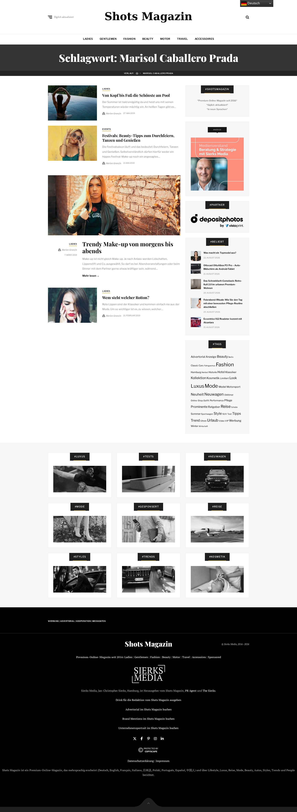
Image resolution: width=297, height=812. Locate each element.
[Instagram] (155, 738)
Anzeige (211, 356)
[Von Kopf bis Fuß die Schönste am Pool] (72, 103)
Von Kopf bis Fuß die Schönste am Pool (136, 95)
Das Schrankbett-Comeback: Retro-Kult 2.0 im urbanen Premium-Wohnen (223, 284)
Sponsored (214, 657)
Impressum (162, 761)
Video (221, 421)
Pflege (228, 400)
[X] (134, 738)
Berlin (230, 357)
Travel (182, 38)
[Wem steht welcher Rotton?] (72, 305)
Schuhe (234, 407)
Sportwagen (207, 414)
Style (218, 413)
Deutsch (253, 3)
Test (229, 414)
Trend (195, 420)
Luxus (197, 386)
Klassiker (230, 372)
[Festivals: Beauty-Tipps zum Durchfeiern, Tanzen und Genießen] (72, 143)
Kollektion (198, 378)
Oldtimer (228, 395)
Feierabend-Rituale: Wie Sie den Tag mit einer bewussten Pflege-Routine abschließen (223, 303)
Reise (226, 406)
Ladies (88, 38)
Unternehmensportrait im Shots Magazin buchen (148, 728)
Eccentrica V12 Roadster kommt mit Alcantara (223, 320)
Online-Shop (197, 400)
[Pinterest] (148, 738)
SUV (224, 414)
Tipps (236, 413)
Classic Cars (197, 365)
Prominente (199, 406)
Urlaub (212, 420)
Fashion (129, 38)
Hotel (221, 372)
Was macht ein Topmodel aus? (220, 252)
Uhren (203, 421)
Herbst (205, 372)
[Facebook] (141, 738)
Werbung (235, 420)
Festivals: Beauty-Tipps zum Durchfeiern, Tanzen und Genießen (138, 138)
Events (106, 129)
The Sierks (209, 691)
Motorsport (233, 386)
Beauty (147, 38)
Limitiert (224, 378)
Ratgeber (214, 406)
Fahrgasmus (209, 365)
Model (222, 386)
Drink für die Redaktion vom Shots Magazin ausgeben (148, 700)
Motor (165, 38)
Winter (194, 426)
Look (233, 378)
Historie (212, 372)
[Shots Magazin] (148, 16)
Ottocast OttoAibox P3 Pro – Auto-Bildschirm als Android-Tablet (222, 267)
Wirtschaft (203, 426)
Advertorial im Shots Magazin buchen (148, 709)
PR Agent (190, 691)
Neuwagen (214, 394)
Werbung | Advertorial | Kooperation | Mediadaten (77, 621)
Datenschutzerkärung (141, 761)
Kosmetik (213, 378)
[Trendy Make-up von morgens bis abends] (114, 205)
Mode (211, 386)
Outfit (206, 400)
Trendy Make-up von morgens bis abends (127, 247)
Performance (217, 400)
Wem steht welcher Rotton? (125, 297)
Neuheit (197, 394)
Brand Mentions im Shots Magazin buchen (148, 719)
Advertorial (198, 356)
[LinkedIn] (162, 738)
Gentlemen (108, 38)
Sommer (196, 413)
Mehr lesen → (90, 275)
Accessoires (204, 38)
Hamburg (196, 372)
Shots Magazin (148, 643)
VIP (227, 421)
